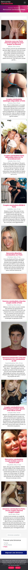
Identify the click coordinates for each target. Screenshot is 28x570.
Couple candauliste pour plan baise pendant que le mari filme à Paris (14, 409)
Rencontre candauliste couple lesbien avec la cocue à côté (14, 461)
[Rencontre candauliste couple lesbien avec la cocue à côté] (14, 443)
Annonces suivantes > (14, 535)
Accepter (11, 567)
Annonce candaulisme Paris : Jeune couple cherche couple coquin (14, 510)
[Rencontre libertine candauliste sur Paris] (14, 238)
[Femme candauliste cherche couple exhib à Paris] (14, 286)
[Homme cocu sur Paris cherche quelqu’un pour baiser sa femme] (14, 29)
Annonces (10, 7)
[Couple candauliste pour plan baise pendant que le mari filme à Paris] (14, 392)
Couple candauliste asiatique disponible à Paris (14, 100)
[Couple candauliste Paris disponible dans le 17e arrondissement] (14, 136)
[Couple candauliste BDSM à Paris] (14, 190)
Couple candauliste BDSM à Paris (14, 206)
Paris (5, 547)
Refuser (18, 567)
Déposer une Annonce (14, 553)
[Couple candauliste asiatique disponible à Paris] (14, 80)
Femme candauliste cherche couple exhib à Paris (14, 302)
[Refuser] (26, 564)
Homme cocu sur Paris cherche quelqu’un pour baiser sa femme (14, 43)
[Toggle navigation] (25, 2)
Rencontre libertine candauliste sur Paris (14, 254)
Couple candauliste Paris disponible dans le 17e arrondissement (14, 157)
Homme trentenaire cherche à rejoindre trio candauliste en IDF (14, 359)
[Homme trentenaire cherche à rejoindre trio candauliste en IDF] (14, 338)
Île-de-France (17, 7)
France (6, 543)
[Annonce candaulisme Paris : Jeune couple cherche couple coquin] (14, 494)
